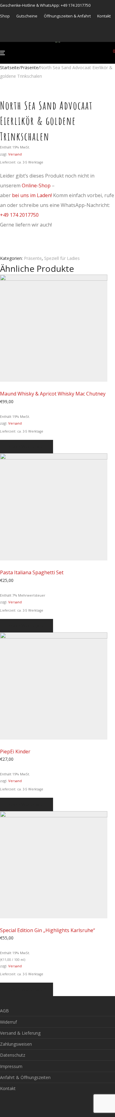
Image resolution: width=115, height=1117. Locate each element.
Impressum (11, 1066)
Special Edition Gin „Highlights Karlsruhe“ (47, 930)
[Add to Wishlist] (1, 250)
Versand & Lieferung (20, 1033)
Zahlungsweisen (16, 1044)
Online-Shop (36, 185)
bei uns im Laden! (32, 195)
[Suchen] (104, 53)
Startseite (9, 67)
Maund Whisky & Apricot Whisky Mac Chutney (52, 393)
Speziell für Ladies (62, 258)
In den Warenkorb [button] (27, 446)
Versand (15, 154)
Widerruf (8, 1022)
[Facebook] (1, 36)
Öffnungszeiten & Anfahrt (67, 16)
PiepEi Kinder (15, 751)
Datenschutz (12, 1055)
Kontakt (104, 16)
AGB (4, 1011)
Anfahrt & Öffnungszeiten (25, 1077)
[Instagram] (9, 36)
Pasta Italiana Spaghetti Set (31, 572)
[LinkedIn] (17, 36)
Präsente (29, 67)
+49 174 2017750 (19, 215)
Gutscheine (26, 16)
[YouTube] (24, 36)
